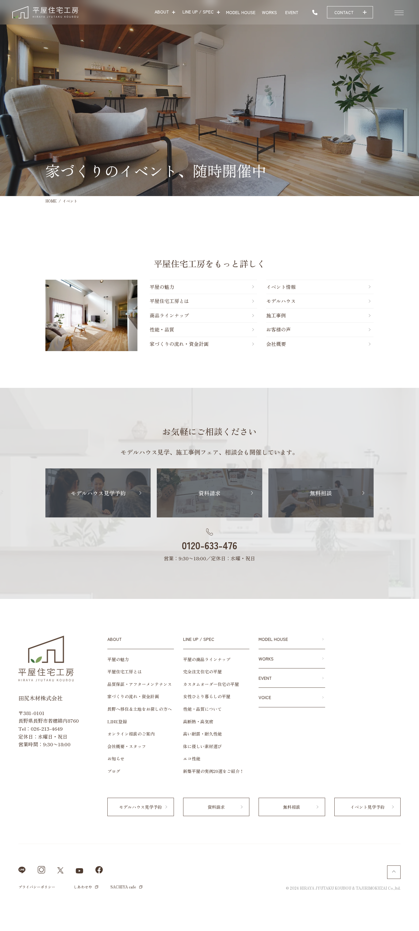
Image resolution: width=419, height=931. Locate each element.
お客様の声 (278, 329)
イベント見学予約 (367, 807)
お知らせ (116, 758)
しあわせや (83, 886)
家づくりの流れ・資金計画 (179, 343)
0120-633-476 (209, 545)
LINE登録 (117, 721)
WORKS (266, 659)
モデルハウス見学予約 (98, 493)
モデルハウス (281, 301)
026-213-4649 (47, 728)
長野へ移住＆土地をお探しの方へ (139, 709)
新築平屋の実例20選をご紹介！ (213, 771)
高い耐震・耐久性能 (202, 734)
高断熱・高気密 (198, 721)
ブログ (113, 771)
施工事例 (276, 315)
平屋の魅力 (162, 286)
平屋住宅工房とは (169, 301)
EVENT (265, 678)
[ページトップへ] (394, 872)
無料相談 (411, 504)
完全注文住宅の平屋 (202, 671)
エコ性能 (191, 758)
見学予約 (411, 413)
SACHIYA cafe (123, 886)
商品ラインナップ (169, 315)
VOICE (265, 697)
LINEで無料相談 (391, 919)
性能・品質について (202, 709)
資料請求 (411, 459)
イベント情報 (411, 553)
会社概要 (276, 343)
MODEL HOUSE (273, 639)
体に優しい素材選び (202, 746)
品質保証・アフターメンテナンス (139, 684)
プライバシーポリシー (36, 886)
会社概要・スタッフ (126, 746)
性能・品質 (162, 329)
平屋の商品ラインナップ (206, 659)
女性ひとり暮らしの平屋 (206, 696)
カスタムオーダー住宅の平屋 (211, 684)
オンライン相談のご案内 (131, 734)
